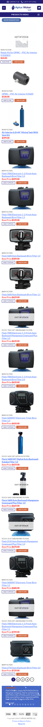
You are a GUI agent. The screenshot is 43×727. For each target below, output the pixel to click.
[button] (4, 8)
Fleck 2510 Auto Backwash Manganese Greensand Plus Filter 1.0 (20, 542)
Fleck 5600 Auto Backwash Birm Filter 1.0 (21, 256)
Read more (6, 62)
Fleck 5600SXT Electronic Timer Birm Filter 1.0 (19, 419)
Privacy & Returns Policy (21, 721)
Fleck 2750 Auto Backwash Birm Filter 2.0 (21, 667)
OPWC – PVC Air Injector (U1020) (17, 94)
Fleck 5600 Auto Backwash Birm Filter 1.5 (21, 294)
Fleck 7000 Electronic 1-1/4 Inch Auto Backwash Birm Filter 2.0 (19, 378)
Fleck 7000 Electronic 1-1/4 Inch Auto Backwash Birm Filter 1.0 (19, 175)
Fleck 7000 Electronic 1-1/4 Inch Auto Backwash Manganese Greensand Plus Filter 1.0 (19, 336)
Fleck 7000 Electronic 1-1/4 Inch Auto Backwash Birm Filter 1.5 (19, 216)
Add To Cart (18, 62)
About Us (21, 724)
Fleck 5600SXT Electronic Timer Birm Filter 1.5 (19, 584)
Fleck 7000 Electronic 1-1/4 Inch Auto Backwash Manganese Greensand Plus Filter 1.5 (19, 626)
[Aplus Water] (21, 8)
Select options (8, 182)
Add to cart (7, 100)
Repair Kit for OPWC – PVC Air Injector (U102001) (19, 54)
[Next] (32, 680)
